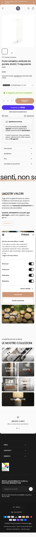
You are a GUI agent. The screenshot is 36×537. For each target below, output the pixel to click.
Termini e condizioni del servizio (24, 526)
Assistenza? (30, 116)
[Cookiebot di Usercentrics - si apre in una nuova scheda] (21, 235)
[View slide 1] (17, 428)
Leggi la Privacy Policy (10, 255)
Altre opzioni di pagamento (18, 112)
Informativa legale (25, 529)
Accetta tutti (18, 294)
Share (6, 116)
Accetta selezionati (18, 300)
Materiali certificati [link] (11, 315)
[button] (18, 148)
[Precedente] (3, 2)
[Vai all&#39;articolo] (5, 51)
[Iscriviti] (31, 489)
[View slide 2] (19, 428)
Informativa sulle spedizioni (13, 529)
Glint (30, 523)
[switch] (31, 269)
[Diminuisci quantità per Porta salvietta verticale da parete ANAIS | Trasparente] (4, 101)
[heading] (12, 315)
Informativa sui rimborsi (10, 526)
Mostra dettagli (25, 288)
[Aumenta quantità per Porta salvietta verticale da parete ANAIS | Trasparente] (12, 101)
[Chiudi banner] (33, 234)
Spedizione (18, 76)
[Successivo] (33, 2)
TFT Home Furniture (9, 57)
